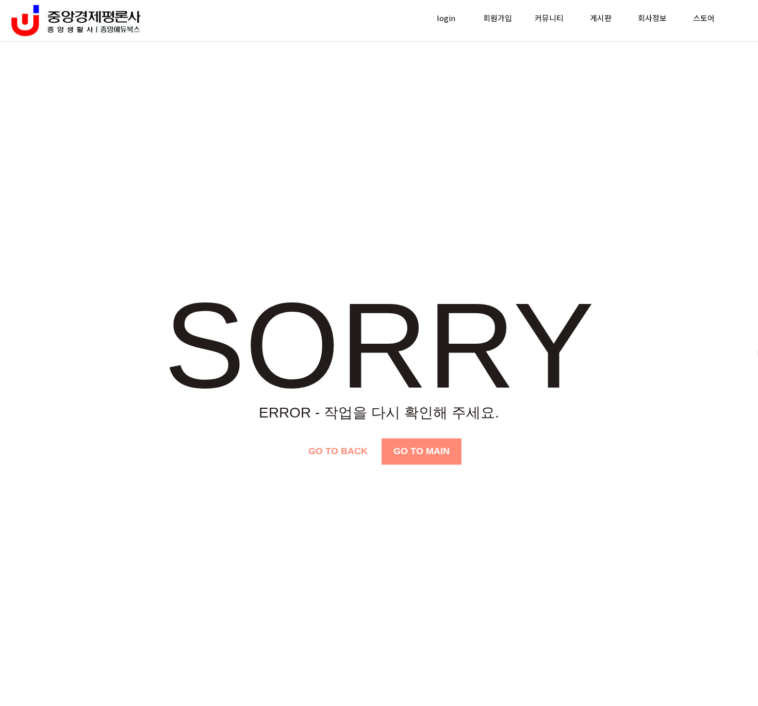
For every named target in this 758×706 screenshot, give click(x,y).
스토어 (704, 17)
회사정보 (652, 17)
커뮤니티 (549, 17)
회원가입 (497, 17)
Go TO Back (338, 451)
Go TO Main (421, 451)
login (446, 17)
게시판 (601, 17)
